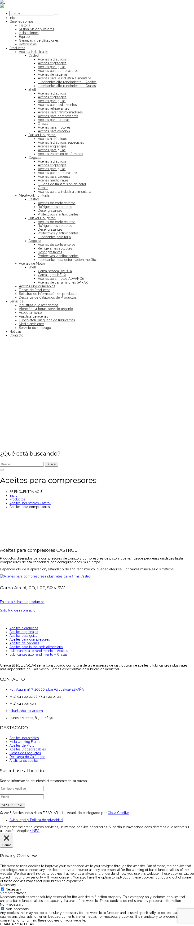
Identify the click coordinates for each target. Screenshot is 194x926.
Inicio (13, 495)
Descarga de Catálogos (27, 757)
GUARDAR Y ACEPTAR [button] (17, 924)
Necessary (14, 889)
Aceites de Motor (22, 745)
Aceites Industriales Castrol (30, 503)
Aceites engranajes (23, 632)
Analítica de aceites (24, 760)
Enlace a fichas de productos (22, 602)
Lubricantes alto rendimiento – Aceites (38, 651)
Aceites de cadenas (24, 643)
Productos (17, 499)
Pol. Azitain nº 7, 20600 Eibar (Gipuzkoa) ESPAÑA (46, 689)
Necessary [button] (8, 885)
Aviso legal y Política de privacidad (36, 820)
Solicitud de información (18, 610)
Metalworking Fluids (24, 742)
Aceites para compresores (29, 639)
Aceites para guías (23, 635)
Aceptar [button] (23, 831)
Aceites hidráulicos (23, 628)
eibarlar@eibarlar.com (26, 711)
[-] (2, 2)
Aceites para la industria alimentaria (36, 647)
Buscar (51, 464)
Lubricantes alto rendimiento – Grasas (38, 654)
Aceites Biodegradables (27, 749)
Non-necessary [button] (11, 904)
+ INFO (35, 831)
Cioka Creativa (118, 813)
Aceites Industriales (24, 738)
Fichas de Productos (25, 753)
